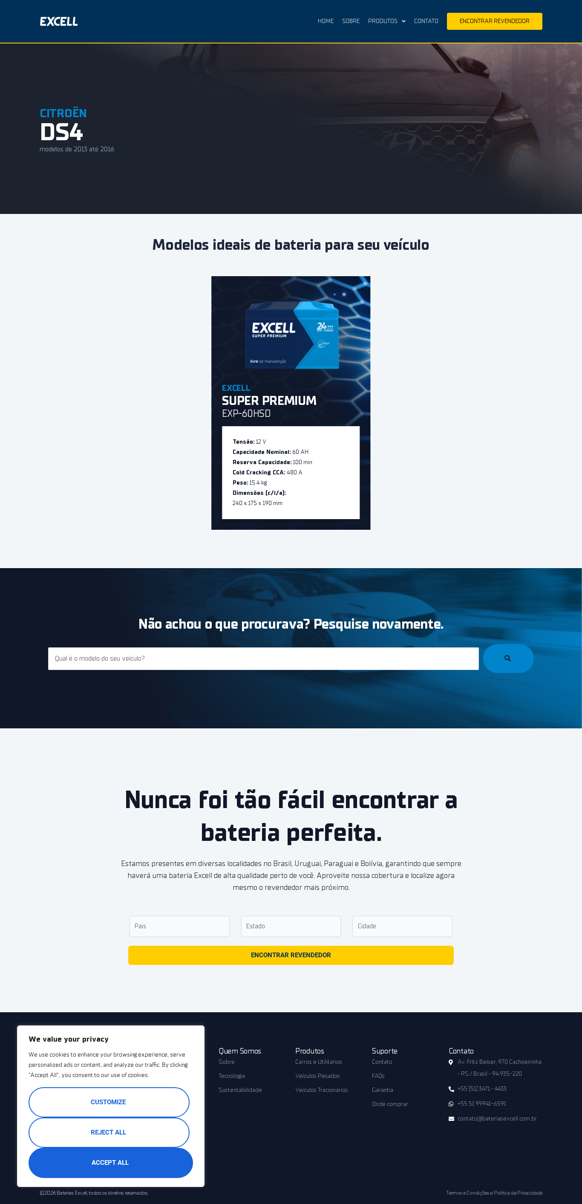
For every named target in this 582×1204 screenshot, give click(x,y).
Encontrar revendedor (291, 955)
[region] (111, 1106)
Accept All (110, 1162)
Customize (108, 1102)
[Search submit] (508, 658)
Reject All (108, 1132)
